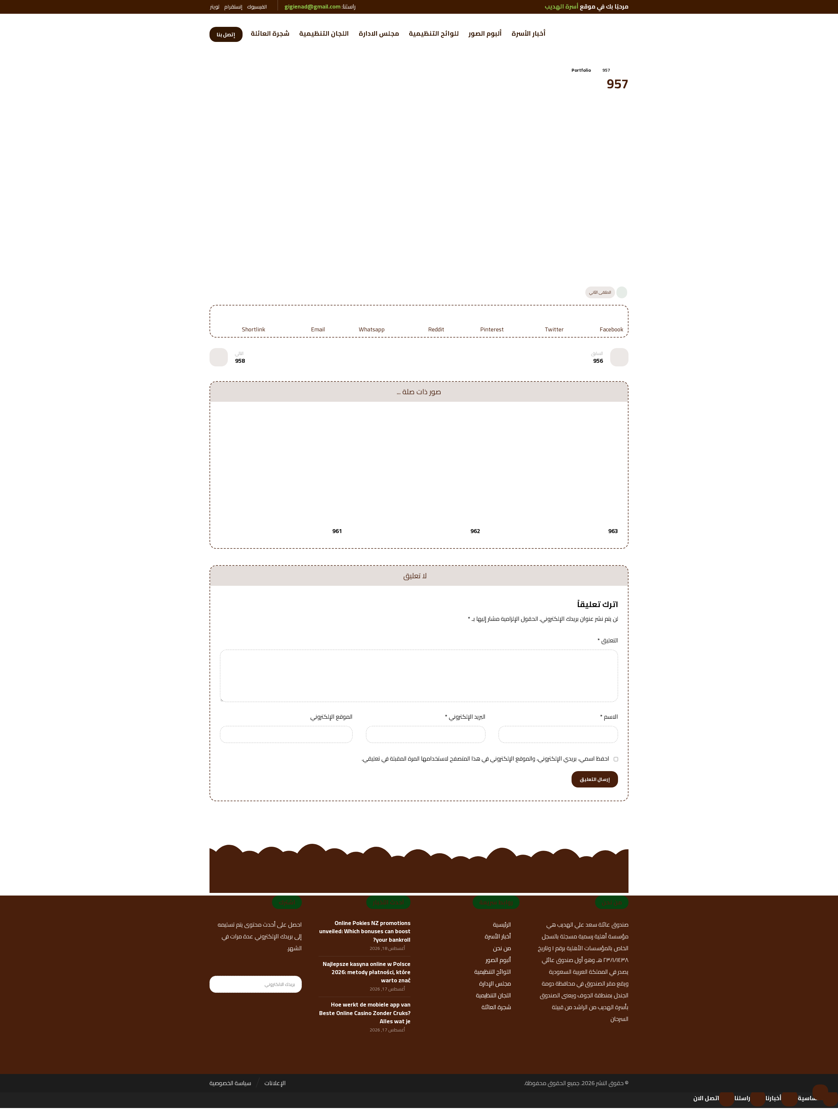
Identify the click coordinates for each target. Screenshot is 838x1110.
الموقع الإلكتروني (331, 716)
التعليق (607, 640)
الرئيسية (502, 924)
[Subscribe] (218, 984)
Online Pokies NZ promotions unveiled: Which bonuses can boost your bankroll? (364, 931)
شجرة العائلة (496, 1007)
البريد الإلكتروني (465, 716)
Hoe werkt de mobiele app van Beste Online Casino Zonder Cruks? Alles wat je (364, 1012)
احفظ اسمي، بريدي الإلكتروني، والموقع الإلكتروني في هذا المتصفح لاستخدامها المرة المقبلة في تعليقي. (485, 758)
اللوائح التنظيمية (492, 971)
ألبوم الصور (498, 959)
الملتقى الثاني (600, 292)
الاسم (609, 716)
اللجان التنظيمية (493, 995)
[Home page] (623, 70)
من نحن (502, 948)
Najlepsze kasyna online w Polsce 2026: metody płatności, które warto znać (366, 972)
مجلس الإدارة (495, 983)
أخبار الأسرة (498, 936)
